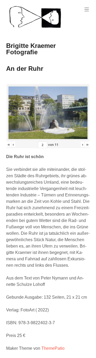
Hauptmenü (86, 9)
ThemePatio (53, 348)
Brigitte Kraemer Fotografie (31, 49)
